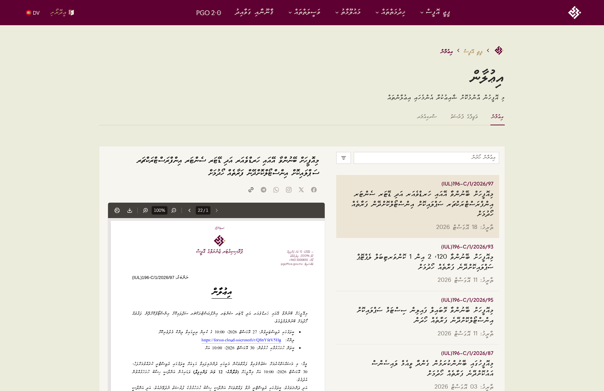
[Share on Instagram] (288, 189)
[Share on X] (301, 189)
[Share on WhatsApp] (276, 189)
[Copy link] (251, 189)
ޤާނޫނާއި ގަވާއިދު (254, 12)
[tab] (497, 119)
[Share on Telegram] (263, 189)
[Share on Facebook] (313, 189)
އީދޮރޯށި (58, 12)
